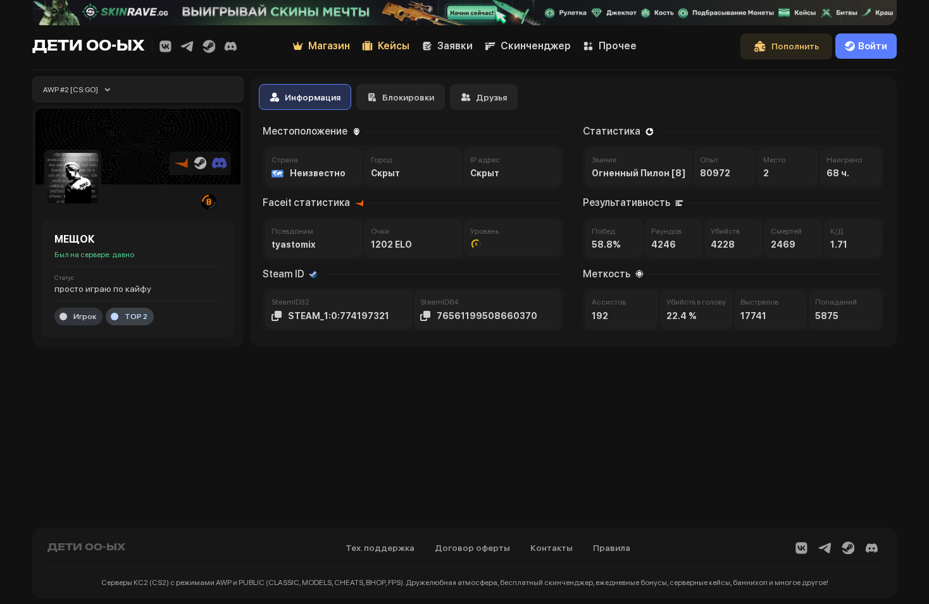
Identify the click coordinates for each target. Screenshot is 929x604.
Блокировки (408, 97)
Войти (872, 46)
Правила (611, 548)
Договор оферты (472, 548)
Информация (312, 97)
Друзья (491, 97)
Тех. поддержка (380, 548)
